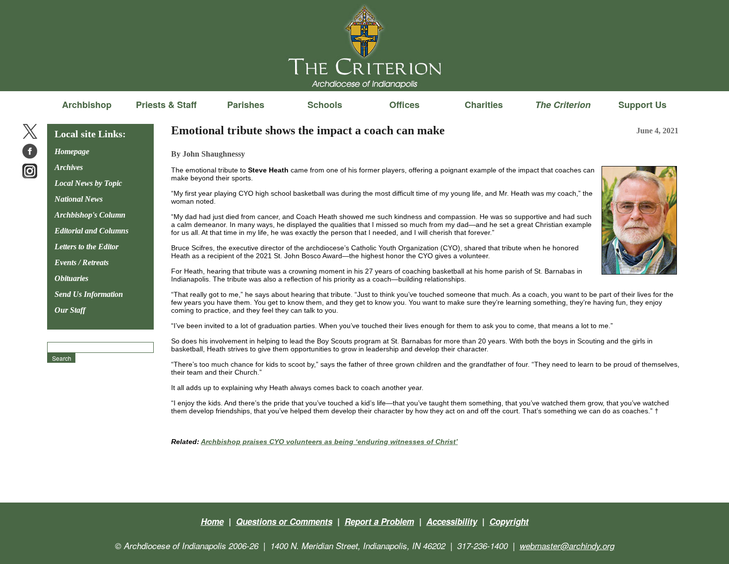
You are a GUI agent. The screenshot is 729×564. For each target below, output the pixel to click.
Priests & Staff (166, 104)
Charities (484, 104)
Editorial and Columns (91, 230)
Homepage (72, 151)
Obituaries (71, 278)
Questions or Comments (284, 521)
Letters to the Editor (87, 246)
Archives (69, 167)
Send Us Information (89, 294)
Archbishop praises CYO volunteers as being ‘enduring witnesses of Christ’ (329, 442)
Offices (404, 104)
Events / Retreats (82, 262)
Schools (324, 104)
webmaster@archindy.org (567, 546)
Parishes (245, 104)
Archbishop (87, 104)
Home (212, 521)
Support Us (642, 104)
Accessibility (451, 521)
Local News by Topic (88, 183)
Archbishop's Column (90, 215)
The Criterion (364, 74)
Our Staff (70, 310)
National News (79, 199)
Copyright (509, 521)
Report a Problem (379, 521)
